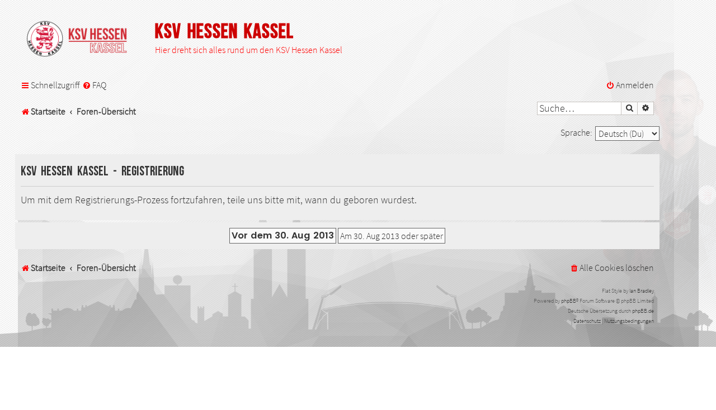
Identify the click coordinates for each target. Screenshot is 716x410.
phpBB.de (643, 310)
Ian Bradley (641, 290)
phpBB (568, 300)
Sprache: (576, 132)
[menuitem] (94, 85)
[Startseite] (82, 39)
